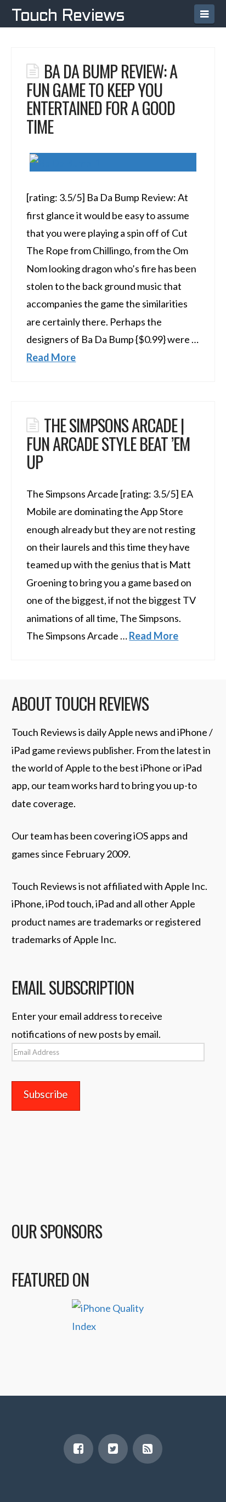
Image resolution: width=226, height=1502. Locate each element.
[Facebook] (78, 1449)
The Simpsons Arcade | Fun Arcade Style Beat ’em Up (108, 443)
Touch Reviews (68, 16)
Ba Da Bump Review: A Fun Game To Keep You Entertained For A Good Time (101, 98)
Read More (51, 357)
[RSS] (147, 1449)
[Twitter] (113, 1449)
